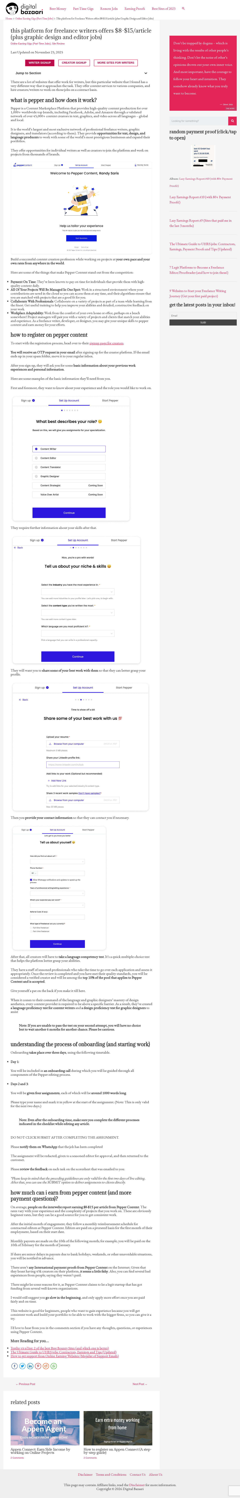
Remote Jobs (109, 8)
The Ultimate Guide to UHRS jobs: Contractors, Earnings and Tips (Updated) (64, 1352)
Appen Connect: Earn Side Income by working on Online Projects (40, 1451)
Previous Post (25, 1384)
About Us (155, 1475)
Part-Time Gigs (83, 8)
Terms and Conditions (111, 1475)
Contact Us (137, 1475)
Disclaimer (85, 1475)
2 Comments (17, 1457)
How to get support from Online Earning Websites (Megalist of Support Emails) (65, 1356)
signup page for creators (106, 343)
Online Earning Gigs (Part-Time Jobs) (31, 43)
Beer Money (57, 8)
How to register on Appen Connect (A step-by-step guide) (118, 1451)
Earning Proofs (135, 8)
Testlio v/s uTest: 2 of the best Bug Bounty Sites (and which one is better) (60, 1348)
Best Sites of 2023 (163, 8)
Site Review (58, 43)
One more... (231, 108)
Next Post (140, 1384)
